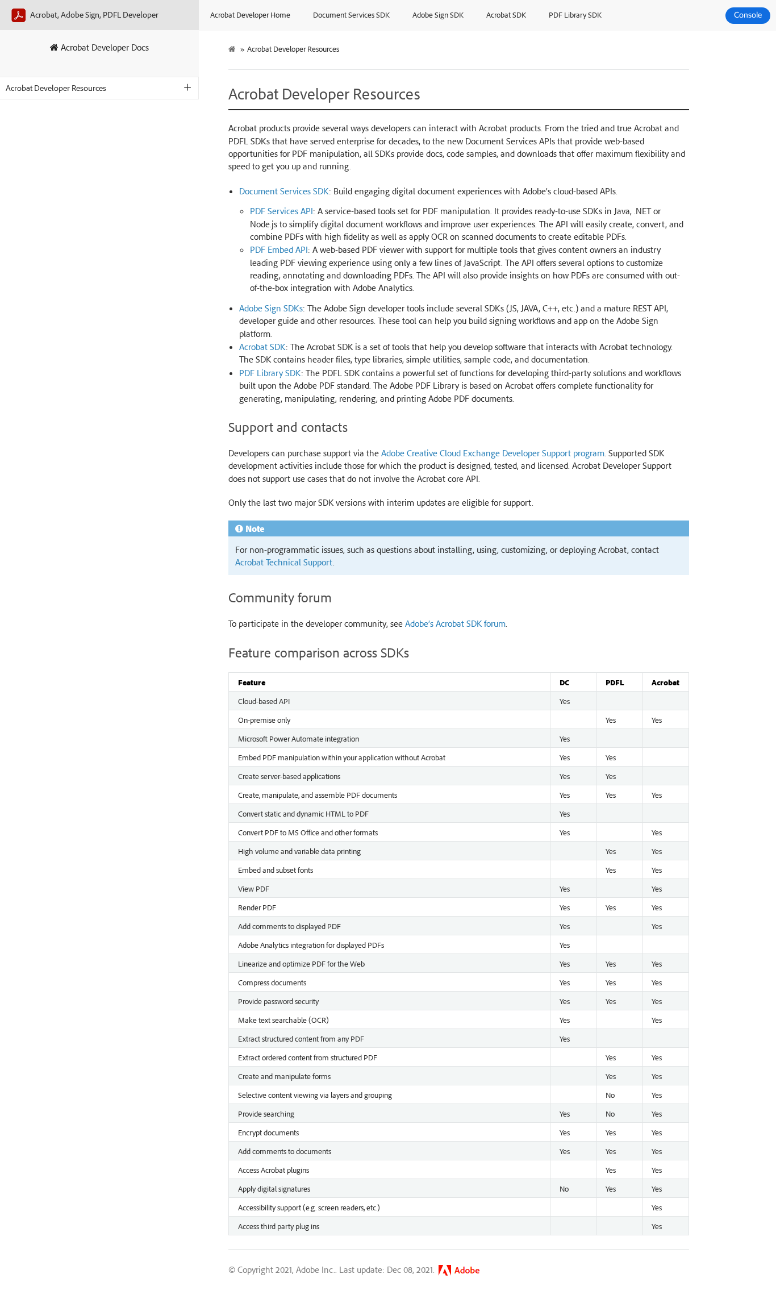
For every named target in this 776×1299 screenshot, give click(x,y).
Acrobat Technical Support (284, 562)
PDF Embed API (279, 249)
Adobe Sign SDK (438, 14)
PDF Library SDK (575, 14)
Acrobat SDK (506, 14)
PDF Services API (281, 210)
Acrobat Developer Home (250, 14)
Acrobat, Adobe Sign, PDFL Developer (93, 14)
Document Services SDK (351, 14)
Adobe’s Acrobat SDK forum (455, 623)
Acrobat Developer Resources (56, 87)
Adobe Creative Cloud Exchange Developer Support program (492, 453)
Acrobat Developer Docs (104, 47)
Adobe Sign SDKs (271, 308)
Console (748, 15)
